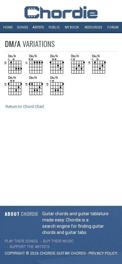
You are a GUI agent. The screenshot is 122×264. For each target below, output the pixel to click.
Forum (113, 27)
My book (72, 27)
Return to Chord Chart (25, 106)
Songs (22, 27)
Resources (93, 27)
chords (78, 253)
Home (8, 27)
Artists (38, 27)
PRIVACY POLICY (103, 253)
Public (54, 27)
